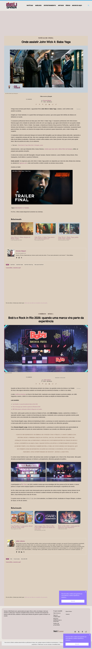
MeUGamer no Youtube (22, 208)
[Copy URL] (55, 104)
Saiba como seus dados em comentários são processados (36, 303)
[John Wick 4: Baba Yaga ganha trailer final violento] (69, 228)
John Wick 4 (12, 264)
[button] (88, 5)
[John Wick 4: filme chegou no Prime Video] (22, 228)
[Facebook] (36, 104)
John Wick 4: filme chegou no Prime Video (20, 238)
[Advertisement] (46, 22)
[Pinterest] (42, 104)
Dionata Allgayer (47, 100)
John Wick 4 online (19, 264)
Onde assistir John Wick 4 (39, 264)
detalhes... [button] (68, 640)
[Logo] (12, 5)
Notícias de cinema (45, 38)
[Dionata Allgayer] (10, 254)
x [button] (89, 634)
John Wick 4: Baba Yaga (28, 264)
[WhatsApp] (46, 104)
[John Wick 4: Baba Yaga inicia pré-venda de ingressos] (46, 228)
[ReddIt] (52, 104)
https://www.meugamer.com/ (21, 253)
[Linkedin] (49, 104)
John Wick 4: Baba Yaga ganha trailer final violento (68, 238)
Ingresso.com (23, 163)
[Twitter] (78, 631)
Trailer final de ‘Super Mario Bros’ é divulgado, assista (30, 145)
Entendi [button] (77, 644)
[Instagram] (19, 257)
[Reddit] (86, 631)
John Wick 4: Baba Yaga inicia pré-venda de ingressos (44, 238)
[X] (39, 104)
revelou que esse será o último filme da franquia (58, 149)
